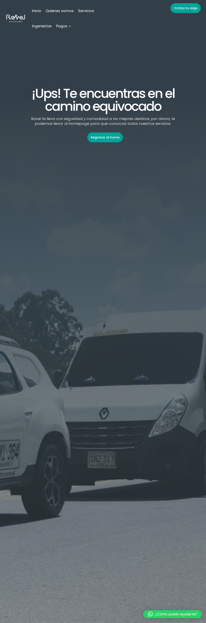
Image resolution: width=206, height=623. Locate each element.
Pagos (61, 26)
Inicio (36, 10)
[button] (172, 614)
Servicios (86, 10)
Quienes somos (60, 10)
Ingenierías (42, 26)
